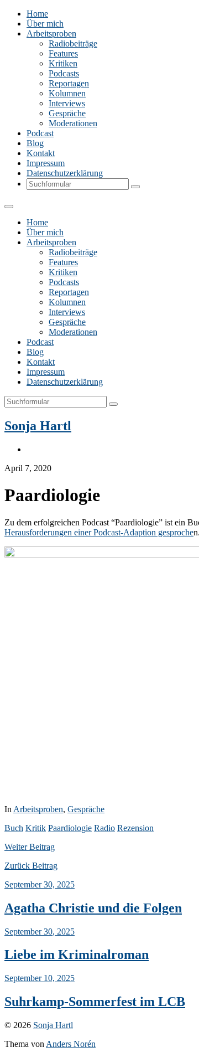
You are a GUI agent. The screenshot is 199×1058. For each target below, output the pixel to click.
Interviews (67, 103)
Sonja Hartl (37, 426)
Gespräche (67, 113)
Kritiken (63, 63)
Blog (35, 143)
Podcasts (64, 73)
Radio (104, 828)
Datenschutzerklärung (65, 173)
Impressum (46, 163)
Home (37, 13)
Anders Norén (71, 1044)
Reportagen (69, 83)
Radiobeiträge (73, 43)
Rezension (135, 828)
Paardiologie (70, 828)
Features (63, 53)
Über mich (45, 23)
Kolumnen (67, 93)
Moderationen (73, 123)
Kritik (35, 828)
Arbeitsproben (51, 33)
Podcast (40, 133)
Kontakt (41, 153)
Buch (13, 828)
